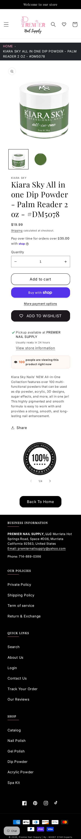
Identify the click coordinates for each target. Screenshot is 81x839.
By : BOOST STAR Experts (58, 837)
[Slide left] (31, 481)
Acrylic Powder (21, 772)
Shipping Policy (21, 595)
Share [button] (22, 428)
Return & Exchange (24, 616)
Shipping (17, 230)
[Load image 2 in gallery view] (40, 159)
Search (14, 647)
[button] (6, 24)
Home (8, 46)
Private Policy (19, 584)
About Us (15, 657)
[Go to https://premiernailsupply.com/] (33, 24)
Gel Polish (16, 751)
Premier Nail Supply (30, 837)
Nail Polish (17, 740)
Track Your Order (22, 689)
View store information (35, 348)
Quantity (17, 252)
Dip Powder (18, 761)
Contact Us (17, 678)
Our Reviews (18, 699)
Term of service (21, 605)
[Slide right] (50, 481)
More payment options (40, 303)
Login (12, 668)
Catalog (14, 730)
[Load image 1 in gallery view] (18, 159)
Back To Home (40, 501)
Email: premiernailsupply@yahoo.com (37, 548)
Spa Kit (14, 782)
